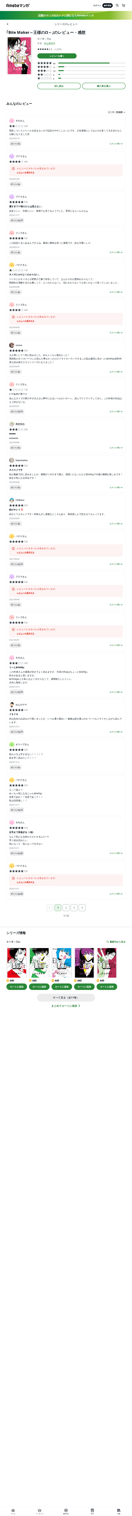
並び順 (111, 112)
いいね (17, 143)
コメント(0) (114, 143)
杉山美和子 (49, 43)
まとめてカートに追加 (64, 1006)
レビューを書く (57, 55)
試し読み (59, 85)
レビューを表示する (25, 172)
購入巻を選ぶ (104, 85)
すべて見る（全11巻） (66, 997)
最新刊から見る (118, 941)
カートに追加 (17, 986)
